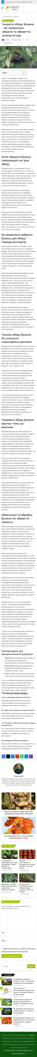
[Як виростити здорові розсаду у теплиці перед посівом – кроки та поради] (27, 877)
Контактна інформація (18, 1053)
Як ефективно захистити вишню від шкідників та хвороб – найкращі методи (23, 1001)
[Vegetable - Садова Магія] (12, 8)
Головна (5, 16)
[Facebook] (4, 756)
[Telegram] (26, 756)
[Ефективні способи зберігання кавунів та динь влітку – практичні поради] (10, 877)
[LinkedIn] (13, 756)
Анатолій (6, 40)
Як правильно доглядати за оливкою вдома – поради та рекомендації (23, 1011)
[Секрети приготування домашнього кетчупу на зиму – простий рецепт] (27, 854)
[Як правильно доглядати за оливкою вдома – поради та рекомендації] (7, 1011)
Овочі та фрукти (14, 16)
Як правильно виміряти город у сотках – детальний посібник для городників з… (23, 981)
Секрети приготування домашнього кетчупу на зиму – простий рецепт (27, 864)
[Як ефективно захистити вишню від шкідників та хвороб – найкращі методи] (7, 1002)
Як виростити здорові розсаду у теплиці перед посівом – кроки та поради (26, 887)
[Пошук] (35, 9)
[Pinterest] (17, 756)
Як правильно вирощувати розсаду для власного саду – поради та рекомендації (9, 864)
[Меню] (2, 9)
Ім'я (3, 932)
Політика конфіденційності (25, 1050)
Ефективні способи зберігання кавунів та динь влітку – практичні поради (9, 887)
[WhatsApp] (22, 756)
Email (4, 940)
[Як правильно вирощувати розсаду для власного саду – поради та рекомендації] (10, 854)
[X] (8, 756)
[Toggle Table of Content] (23, 73)
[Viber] (31, 756)
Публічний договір (9, 1050)
